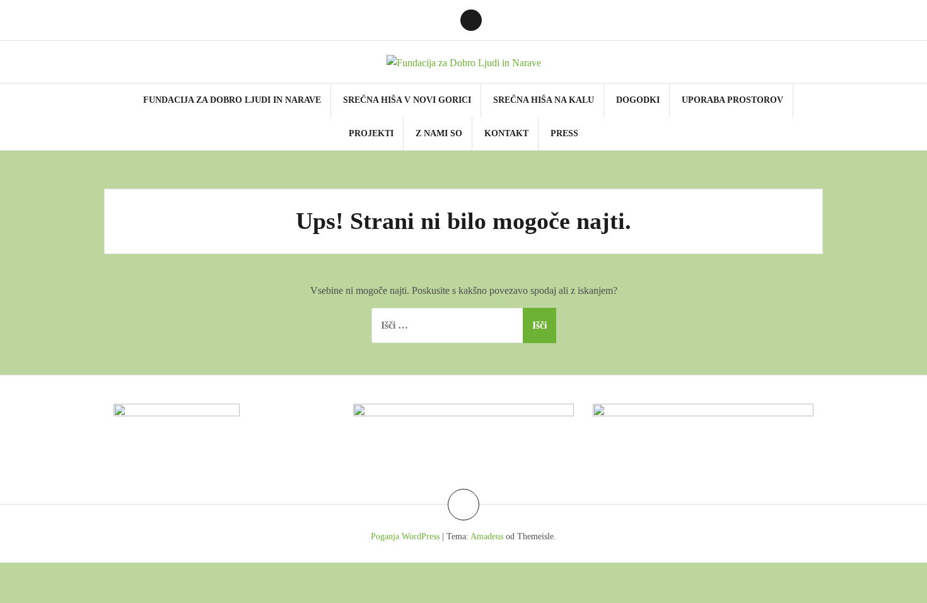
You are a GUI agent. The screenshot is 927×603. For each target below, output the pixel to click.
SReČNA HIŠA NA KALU (543, 100)
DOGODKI (638, 100)
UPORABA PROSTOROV (732, 100)
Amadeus (486, 536)
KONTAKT (506, 133)
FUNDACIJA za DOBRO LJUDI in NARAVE (232, 100)
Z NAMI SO (439, 133)
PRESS (564, 133)
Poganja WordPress (405, 536)
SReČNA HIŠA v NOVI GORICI (407, 100)
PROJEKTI (371, 133)
